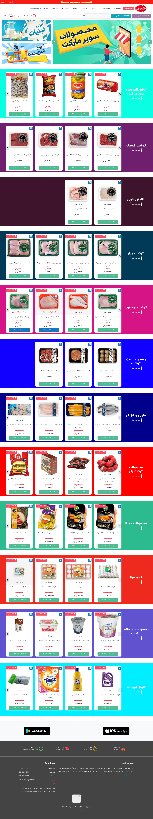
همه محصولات (34, 8)
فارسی (3, 2)
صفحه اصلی (127, 8)
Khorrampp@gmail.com (27, 780)
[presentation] (150, 42)
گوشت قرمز (84, 9)
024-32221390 (24, 772)
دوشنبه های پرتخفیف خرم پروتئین (76, 2)
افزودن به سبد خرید (108, 114)
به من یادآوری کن (49, 330)
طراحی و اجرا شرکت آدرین (76, 810)
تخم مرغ (45, 8)
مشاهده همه (136, 98)
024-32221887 (24, 768)
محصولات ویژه (57, 9)
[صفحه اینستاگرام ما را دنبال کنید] (34, 15)
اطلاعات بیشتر (128, 775)
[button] (103, 61)
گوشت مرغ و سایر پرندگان (100, 9)
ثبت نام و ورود (22, 16)
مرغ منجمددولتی (117, 8)
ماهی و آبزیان (71, 9)
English (11, 2)
